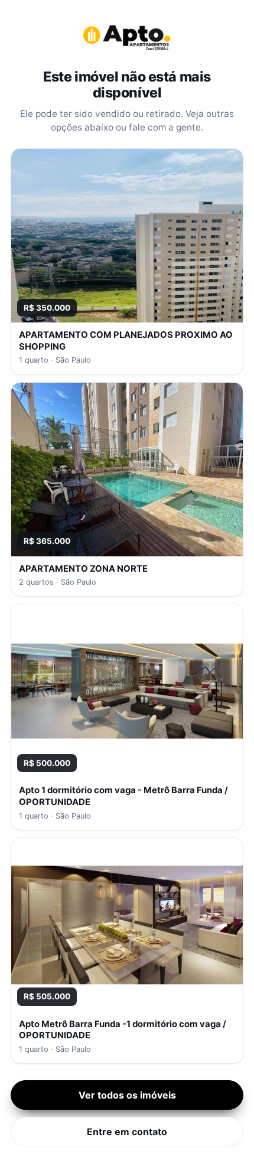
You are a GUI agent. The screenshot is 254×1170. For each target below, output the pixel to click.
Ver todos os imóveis (127, 1095)
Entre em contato (127, 1132)
